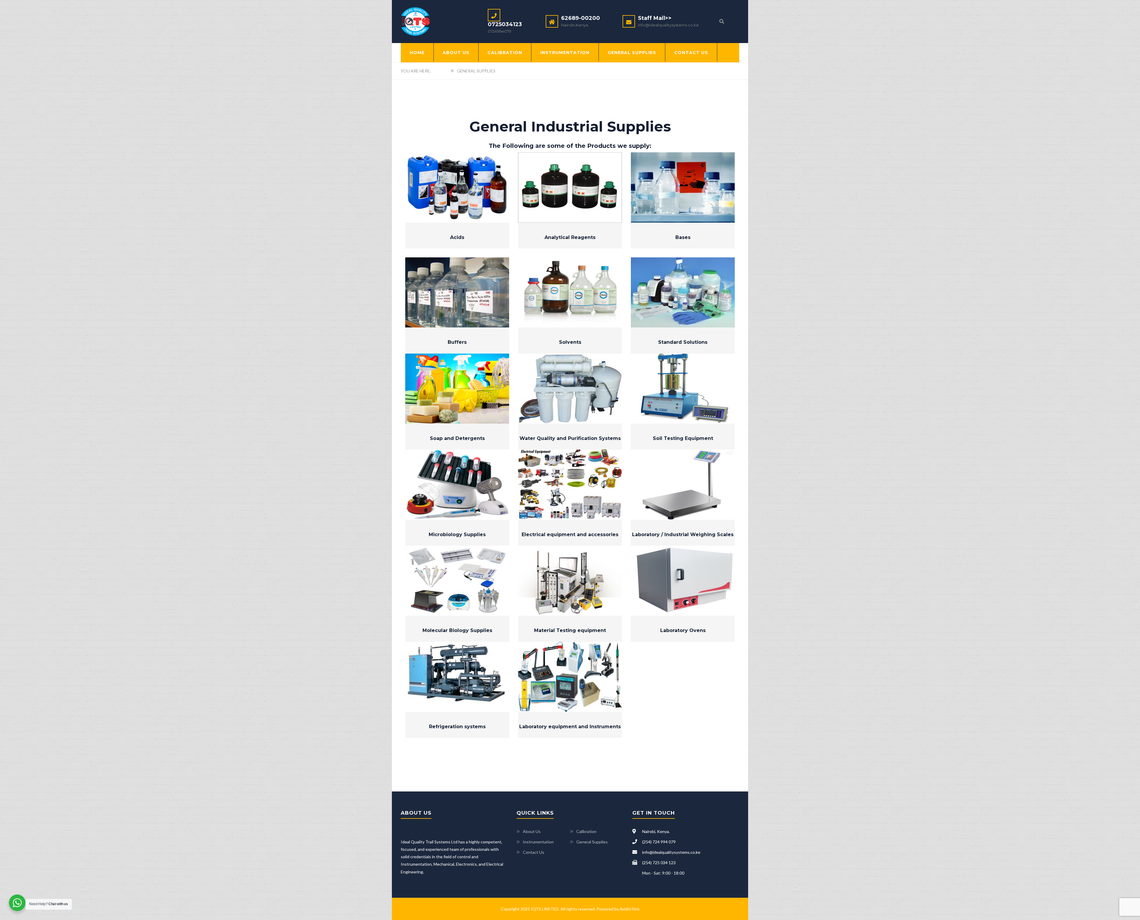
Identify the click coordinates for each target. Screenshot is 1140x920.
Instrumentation (565, 52)
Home (417, 52)
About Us (456, 52)
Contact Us (691, 52)
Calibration (504, 52)
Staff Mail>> (655, 18)
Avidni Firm (629, 908)
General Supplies (632, 52)
